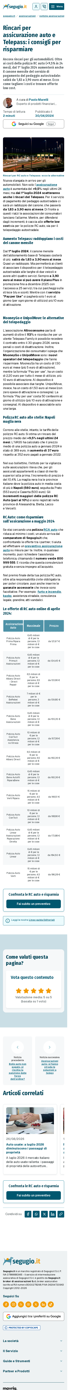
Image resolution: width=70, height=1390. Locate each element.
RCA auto (50, 530)
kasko (7, 596)
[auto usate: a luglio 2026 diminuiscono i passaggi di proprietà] (30, 1120)
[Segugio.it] (21, 1261)
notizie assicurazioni (52, 16)
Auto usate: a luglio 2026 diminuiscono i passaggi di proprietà (26, 1148)
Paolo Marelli (38, 100)
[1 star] (19, 991)
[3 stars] (34, 991)
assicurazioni (27, 16)
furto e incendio (49, 592)
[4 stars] (41, 991)
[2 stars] (26, 991)
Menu (60, 6)
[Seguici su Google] (33, 123)
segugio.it (9, 16)
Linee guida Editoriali (42, 920)
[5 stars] (49, 991)
